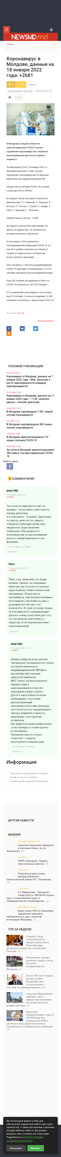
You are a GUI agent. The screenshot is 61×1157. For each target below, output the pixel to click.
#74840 (10, 497)
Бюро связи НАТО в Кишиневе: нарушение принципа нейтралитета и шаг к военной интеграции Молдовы (30, 915)
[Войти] (51, 29)
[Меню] (6, 29)
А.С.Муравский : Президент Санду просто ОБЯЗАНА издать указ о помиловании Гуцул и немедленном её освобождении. (30, 896)
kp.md (21, 313)
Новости (32, 84)
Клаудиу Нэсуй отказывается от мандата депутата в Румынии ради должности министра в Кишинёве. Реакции (28, 944)
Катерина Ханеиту (27, 907)
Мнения (14, 834)
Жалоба (12, 551)
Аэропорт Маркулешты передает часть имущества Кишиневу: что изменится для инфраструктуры (30, 999)
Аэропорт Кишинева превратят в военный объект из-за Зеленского (30, 848)
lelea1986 (28, 91)
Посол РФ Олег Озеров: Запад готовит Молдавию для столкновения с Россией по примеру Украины (30, 981)
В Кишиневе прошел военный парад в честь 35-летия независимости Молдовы (30, 963)
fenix (11, 564)
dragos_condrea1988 (29, 841)
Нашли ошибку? (45, 320)
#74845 (12, 570)
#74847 (14, 650)
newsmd (22, 857)
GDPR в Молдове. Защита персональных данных (34, 862)
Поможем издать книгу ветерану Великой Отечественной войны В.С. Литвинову (29, 878)
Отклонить (16, 1148)
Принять (36, 1148)
